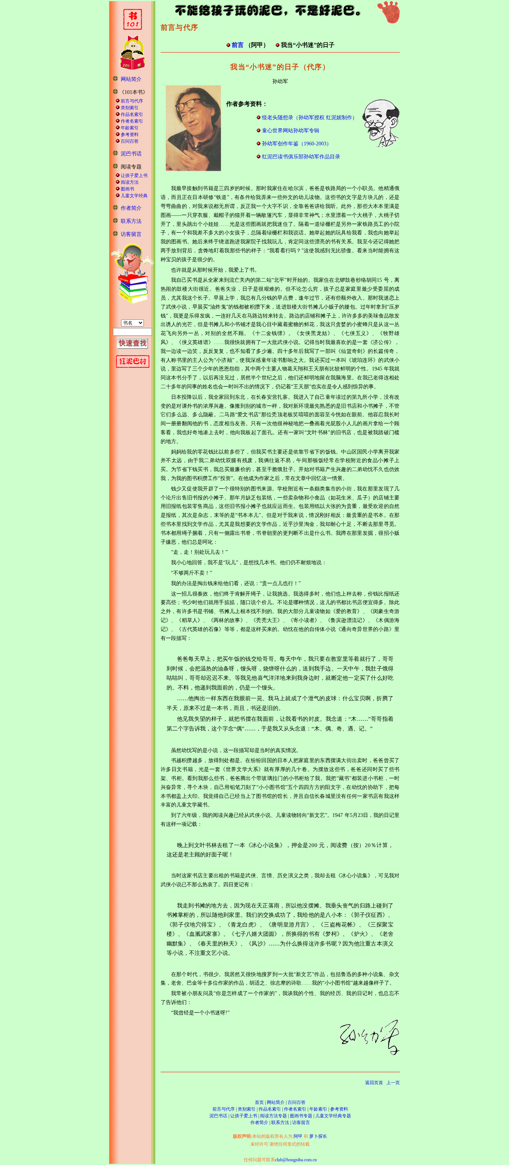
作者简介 (131, 208)
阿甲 (298, 1136)
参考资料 (130, 134)
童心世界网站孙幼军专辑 (290, 130)
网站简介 (131, 79)
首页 (259, 1102)
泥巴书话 (131, 154)
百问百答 (130, 141)
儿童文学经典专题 (333, 1115)
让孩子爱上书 (134, 175)
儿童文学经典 (134, 195)
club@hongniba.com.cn (296, 1159)
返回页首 (374, 1082)
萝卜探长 (318, 1136)
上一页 (393, 1082)
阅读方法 (130, 182)
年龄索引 (130, 127)
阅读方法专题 (273, 1115)
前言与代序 (132, 101)
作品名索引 (132, 114)
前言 (238, 45)
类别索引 (130, 107)
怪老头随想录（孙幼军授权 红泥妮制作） (309, 117)
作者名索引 (132, 121)
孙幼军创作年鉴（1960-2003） (297, 143)
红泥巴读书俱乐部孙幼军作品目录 (301, 157)
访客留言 (131, 234)
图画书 (127, 189)
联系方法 (131, 221)
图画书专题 (301, 1115)
